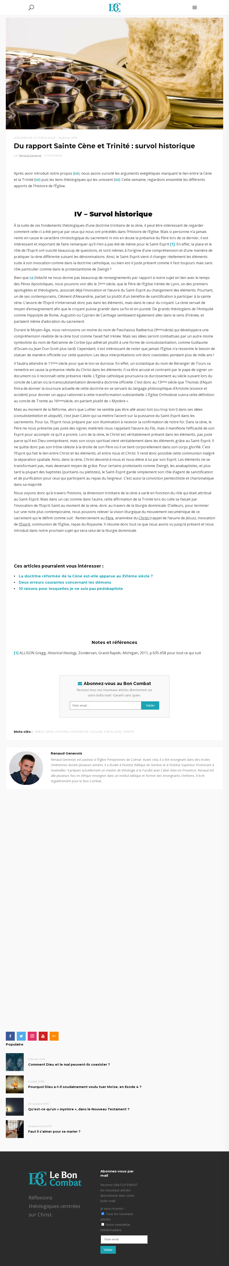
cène (49, 731)
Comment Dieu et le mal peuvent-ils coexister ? (69, 1065)
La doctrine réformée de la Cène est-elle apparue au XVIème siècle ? (86, 576)
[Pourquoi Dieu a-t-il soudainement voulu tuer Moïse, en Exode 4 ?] (15, 1084)
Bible (39, 731)
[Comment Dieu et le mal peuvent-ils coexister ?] (15, 1061)
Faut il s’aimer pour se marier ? (54, 1132)
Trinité (128, 731)
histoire (61, 731)
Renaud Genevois (30, 155)
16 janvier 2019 (68, 137)
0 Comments (53, 155)
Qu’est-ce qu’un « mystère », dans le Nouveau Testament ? (78, 1109)
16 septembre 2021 (40, 1126)
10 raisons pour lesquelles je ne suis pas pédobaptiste (71, 589)
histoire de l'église (86, 731)
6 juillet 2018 (36, 1081)
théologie (112, 731)
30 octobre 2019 (38, 1103)
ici (76, 173)
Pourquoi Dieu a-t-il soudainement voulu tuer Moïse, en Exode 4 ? (85, 1087)
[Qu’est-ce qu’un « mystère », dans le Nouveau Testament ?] (15, 1106)
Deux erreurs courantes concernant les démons (65, 582)
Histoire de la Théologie (34, 137)
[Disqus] (114, 845)
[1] (172, 244)
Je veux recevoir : (112, 1208)
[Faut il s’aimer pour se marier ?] (15, 1128)
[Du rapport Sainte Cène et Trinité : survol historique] (26, 768)
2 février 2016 (36, 1059)
